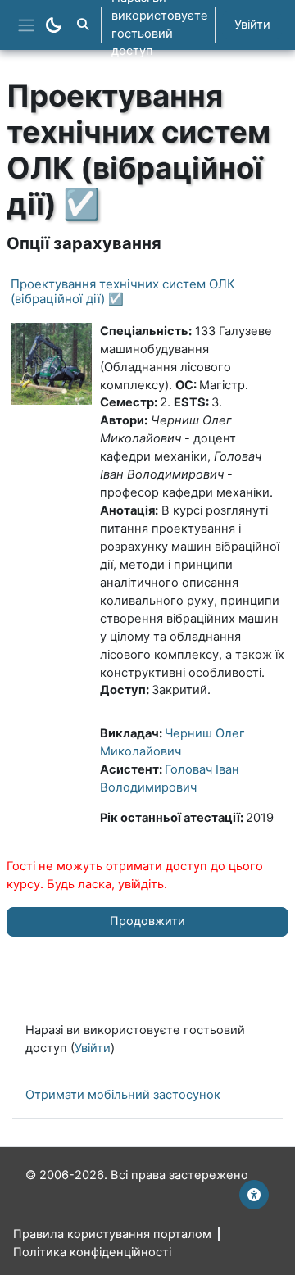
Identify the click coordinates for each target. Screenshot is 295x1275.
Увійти (252, 24)
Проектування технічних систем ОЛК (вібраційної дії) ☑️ (123, 291)
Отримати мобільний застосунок (122, 1094)
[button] (83, 25)
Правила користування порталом (112, 1234)
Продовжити (147, 921)
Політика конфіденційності (92, 1252)
